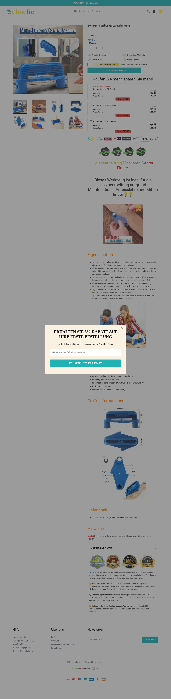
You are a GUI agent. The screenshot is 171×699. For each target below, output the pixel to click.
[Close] (122, 328)
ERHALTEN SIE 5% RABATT (85, 363)
